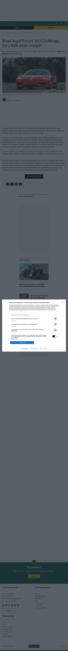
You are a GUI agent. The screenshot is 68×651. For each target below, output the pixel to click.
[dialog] (34, 325)
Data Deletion (24, 348)
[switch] (54, 319)
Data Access (34, 348)
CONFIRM (22, 342)
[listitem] (34, 315)
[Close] (62, 302)
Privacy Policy (43, 348)
